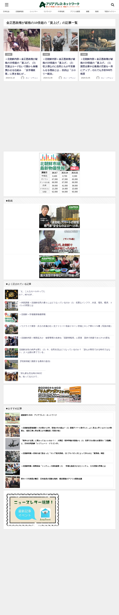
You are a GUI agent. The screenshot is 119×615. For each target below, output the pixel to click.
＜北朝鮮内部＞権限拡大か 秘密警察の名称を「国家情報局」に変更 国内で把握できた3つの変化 (64, 338)
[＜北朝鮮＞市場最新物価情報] (11, 318)
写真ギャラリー (110, 11)
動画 (97, 11)
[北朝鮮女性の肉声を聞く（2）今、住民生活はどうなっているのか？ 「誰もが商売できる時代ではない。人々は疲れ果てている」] (11, 353)
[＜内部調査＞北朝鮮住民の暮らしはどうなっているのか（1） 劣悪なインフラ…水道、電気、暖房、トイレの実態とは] (11, 306)
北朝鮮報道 (20, 11)
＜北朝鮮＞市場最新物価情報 (32, 314)
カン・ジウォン (32, 78)
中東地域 (61, 11)
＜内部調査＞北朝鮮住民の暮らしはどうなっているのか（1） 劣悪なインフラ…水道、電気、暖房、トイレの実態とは (65, 304)
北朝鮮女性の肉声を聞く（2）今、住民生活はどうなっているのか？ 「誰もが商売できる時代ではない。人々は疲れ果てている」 (64, 350)
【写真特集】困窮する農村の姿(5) (34, 361)
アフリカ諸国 (75, 11)
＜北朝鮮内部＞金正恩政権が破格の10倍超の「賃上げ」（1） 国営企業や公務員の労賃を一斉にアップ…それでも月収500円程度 (96, 66)
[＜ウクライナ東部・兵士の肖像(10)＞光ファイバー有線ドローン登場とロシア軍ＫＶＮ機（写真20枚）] (11, 329)
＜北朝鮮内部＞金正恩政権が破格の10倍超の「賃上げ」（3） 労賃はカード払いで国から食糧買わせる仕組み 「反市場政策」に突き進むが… (21, 66)
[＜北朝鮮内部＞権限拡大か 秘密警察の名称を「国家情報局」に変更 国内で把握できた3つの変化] (11, 341)
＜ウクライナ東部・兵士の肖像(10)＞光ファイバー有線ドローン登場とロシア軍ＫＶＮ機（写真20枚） (66, 326)
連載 (87, 11)
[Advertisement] (59, 116)
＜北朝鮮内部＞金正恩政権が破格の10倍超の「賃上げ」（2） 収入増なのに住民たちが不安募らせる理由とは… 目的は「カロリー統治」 (59, 66)
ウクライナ (48, 11)
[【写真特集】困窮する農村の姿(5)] (11, 364)
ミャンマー (34, 11)
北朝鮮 (9, 54)
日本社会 (6, 11)
